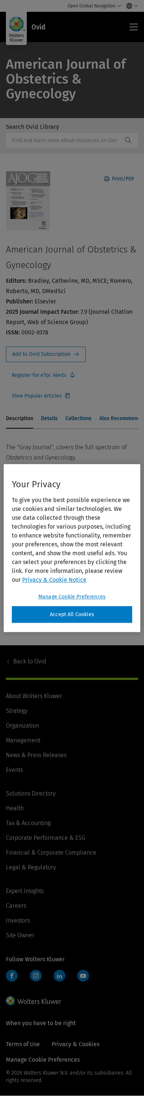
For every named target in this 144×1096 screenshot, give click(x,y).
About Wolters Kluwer (34, 696)
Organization (22, 725)
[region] (72, 548)
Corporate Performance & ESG (45, 837)
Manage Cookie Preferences (72, 597)
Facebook (12, 976)
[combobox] (64, 140)
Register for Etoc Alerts (43, 375)
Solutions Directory (30, 793)
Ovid (29, 661)
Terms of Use (23, 1044)
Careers (16, 905)
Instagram (36, 976)
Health (15, 808)
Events (14, 769)
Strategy (16, 710)
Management (23, 740)
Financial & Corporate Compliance (51, 852)
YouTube (83, 976)
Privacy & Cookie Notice (54, 579)
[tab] (19, 419)
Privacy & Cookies (75, 1044)
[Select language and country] (130, 6)
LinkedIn (59, 976)
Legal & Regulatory (31, 867)
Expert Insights (25, 890)
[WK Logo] (33, 1000)
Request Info (45, 354)
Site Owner (20, 935)
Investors (18, 920)
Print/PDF (122, 179)
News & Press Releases (36, 755)
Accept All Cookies (72, 614)
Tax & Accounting (28, 823)
